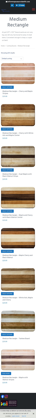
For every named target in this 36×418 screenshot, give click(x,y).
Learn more (15, 416)
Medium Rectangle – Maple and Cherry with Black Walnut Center (17, 216)
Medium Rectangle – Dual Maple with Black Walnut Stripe (17, 175)
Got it (24, 416)
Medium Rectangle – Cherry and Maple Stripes (17, 92)
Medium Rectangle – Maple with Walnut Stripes (15, 378)
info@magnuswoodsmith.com (19, 2)
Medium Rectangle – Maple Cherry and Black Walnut (17, 256)
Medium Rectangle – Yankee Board (16, 338)
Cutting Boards (11, 46)
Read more (6, 373)
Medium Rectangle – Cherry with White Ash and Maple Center (17, 134)
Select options (7, 87)
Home (3, 46)
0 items (21, 5)
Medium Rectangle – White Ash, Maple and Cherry (17, 298)
